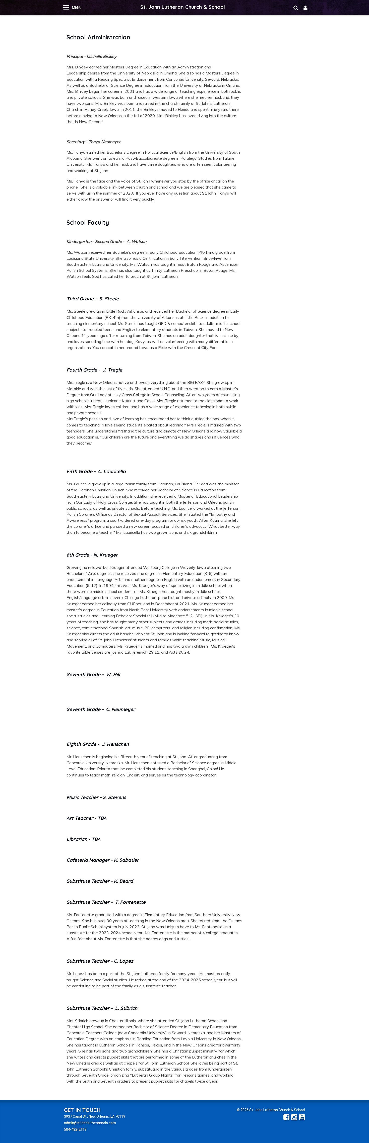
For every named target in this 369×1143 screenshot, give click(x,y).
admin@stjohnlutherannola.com (90, 1123)
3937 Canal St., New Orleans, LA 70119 (94, 1116)
